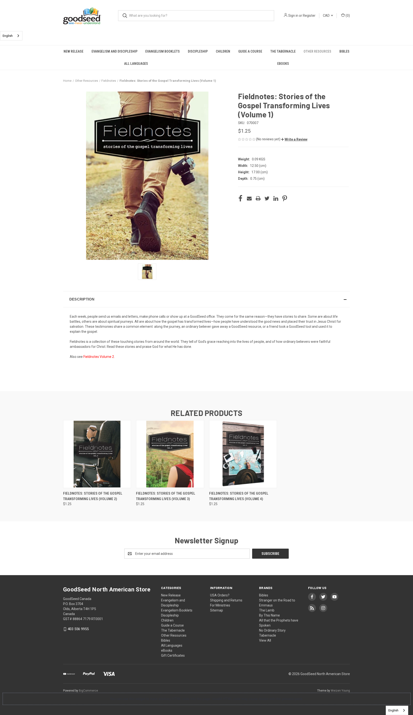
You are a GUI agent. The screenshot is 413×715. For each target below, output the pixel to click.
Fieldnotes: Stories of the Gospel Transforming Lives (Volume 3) (165, 496)
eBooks (283, 63)
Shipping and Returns (226, 600)
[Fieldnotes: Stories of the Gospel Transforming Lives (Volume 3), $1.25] (170, 454)
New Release (73, 51)
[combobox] (11, 35)
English (8, 36)
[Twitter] (267, 198)
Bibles (344, 51)
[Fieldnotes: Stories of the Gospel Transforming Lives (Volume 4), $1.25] (243, 454)
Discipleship (198, 51)
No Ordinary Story (272, 630)
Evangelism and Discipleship (114, 51)
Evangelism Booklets (162, 51)
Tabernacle (267, 635)
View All (265, 640)
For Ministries (220, 605)
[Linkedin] (275, 198)
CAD (326, 15)
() (347, 15)
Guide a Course (250, 51)
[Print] (258, 198)
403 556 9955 (78, 629)
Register (309, 15)
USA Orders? (219, 595)
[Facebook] (240, 198)
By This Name (269, 615)
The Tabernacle (283, 51)
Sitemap (216, 610)
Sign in (293, 15)
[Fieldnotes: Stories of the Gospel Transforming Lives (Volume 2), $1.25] (97, 454)
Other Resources (317, 51)
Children (223, 51)
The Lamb (266, 610)
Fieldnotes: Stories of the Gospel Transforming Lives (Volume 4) (238, 496)
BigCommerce (88, 690)
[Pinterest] (284, 198)
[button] (294, 139)
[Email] (249, 198)
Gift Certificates (173, 655)
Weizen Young (340, 690)
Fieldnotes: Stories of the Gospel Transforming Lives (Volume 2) (92, 496)
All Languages (136, 63)
